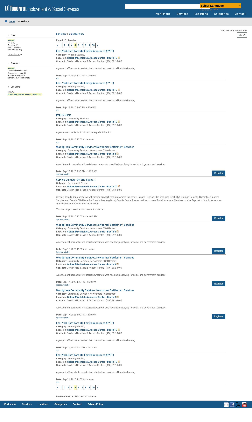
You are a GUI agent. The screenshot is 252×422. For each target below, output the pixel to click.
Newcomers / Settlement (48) (19, 78)
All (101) (11, 40)
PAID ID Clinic (63, 115)
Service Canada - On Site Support (76, 179)
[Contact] (226, 406)
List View (61, 34)
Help (240, 35)
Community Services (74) (18, 71)
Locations (201, 13)
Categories (221, 13)
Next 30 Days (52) (15, 50)
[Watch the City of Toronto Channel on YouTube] (244, 406)
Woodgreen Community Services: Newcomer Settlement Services (95, 147)
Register (218, 173)
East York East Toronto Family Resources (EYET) (85, 51)
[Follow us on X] (238, 406)
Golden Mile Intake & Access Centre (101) (25, 94)
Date (13, 35)
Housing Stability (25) (16, 76)
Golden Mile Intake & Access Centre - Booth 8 (91, 153)
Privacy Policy (95, 404)
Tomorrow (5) (13, 45)
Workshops (163, 13)
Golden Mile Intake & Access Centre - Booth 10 (92, 58)
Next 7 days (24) (14, 47)
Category (15, 63)
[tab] (30, 35)
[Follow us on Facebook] (232, 406)
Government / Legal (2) (17, 73)
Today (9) (11, 43)
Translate (224, 9)
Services (182, 13)
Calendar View (76, 34)
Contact (240, 13)
